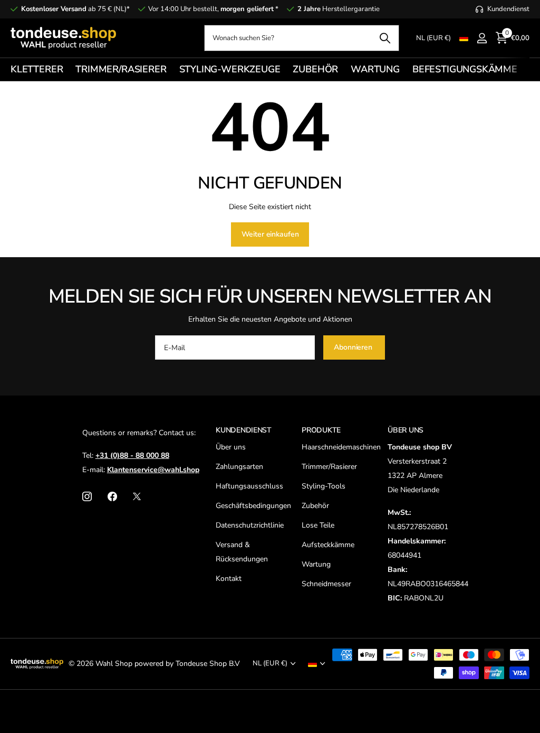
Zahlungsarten (239, 467)
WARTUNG (375, 69)
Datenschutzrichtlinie (250, 525)
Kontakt (229, 579)
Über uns (231, 447)
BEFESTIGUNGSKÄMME (464, 69)
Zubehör (315, 506)
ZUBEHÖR (315, 69)
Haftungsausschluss (249, 486)
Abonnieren (354, 347)
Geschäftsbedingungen (253, 506)
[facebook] (112, 496)
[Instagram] (87, 496)
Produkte (321, 430)
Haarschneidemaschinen (341, 447)
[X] (137, 496)
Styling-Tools (323, 486)
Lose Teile (318, 525)
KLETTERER (37, 69)
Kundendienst (244, 430)
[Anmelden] (482, 38)
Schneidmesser (326, 584)
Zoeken (384, 38)
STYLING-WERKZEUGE (230, 69)
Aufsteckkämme (328, 545)
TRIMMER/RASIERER (120, 69)
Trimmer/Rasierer (329, 467)
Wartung (316, 564)
